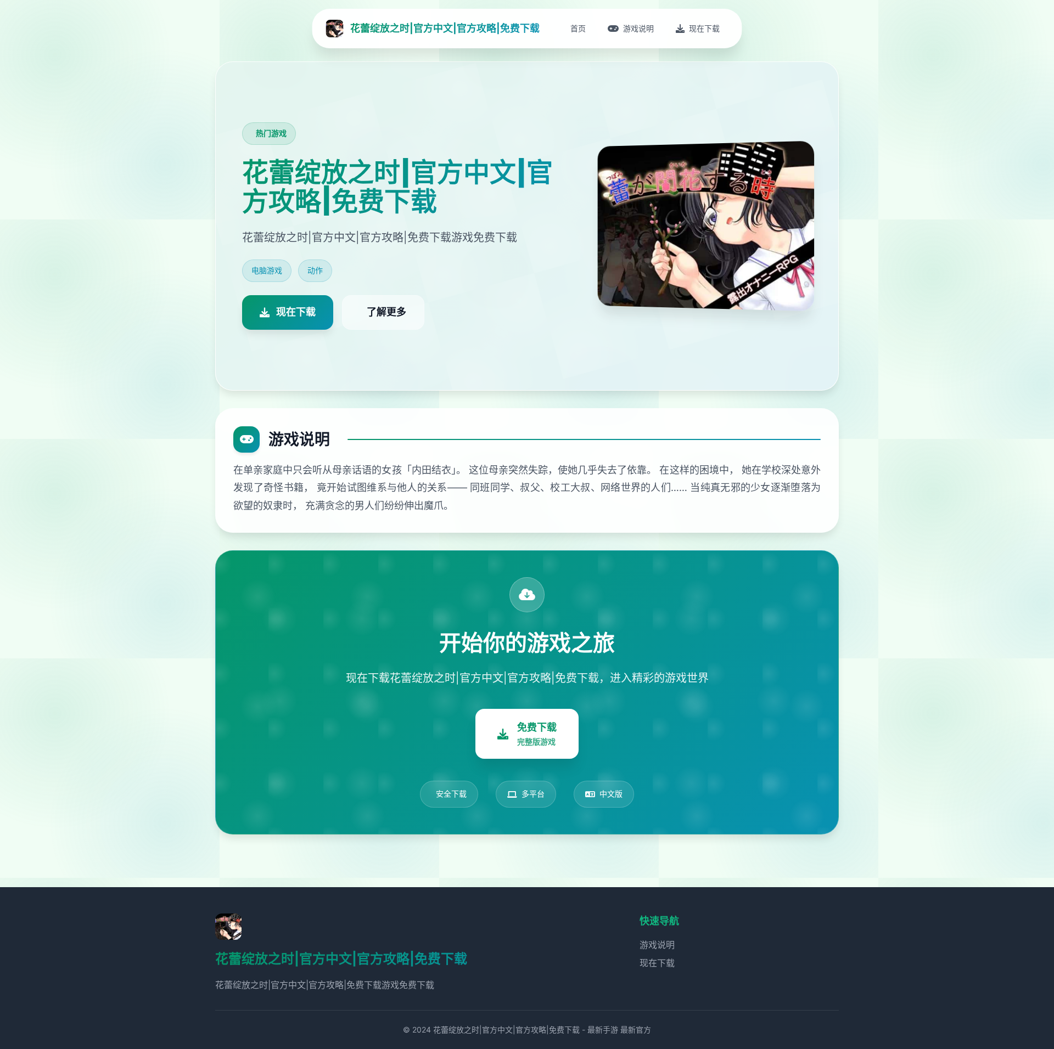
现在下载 (657, 962)
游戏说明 (657, 944)
